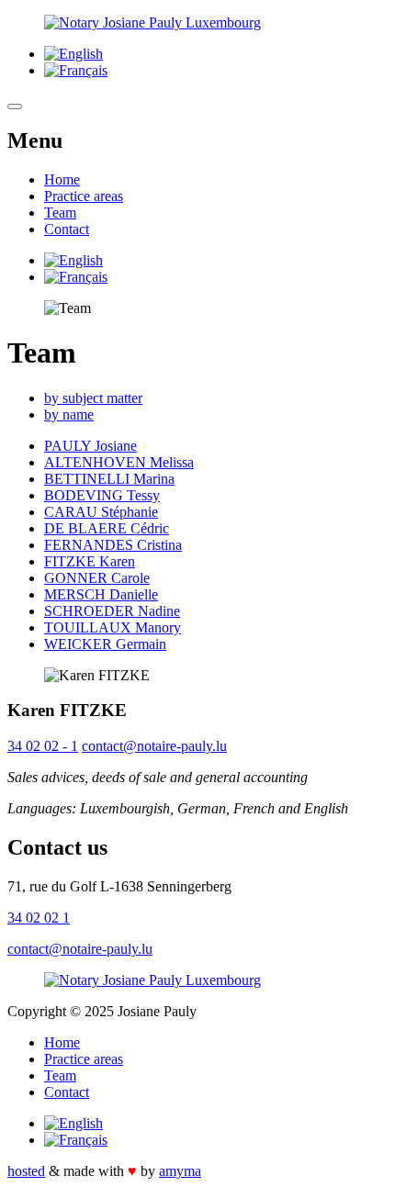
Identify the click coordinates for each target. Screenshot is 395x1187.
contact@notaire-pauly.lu (154, 746)
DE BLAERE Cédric (106, 528)
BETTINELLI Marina (109, 479)
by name (69, 414)
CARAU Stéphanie (101, 512)
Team (60, 212)
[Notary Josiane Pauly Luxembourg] (197, 23)
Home (62, 179)
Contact (66, 229)
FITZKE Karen (89, 561)
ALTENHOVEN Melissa (119, 462)
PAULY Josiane (90, 446)
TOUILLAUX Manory (112, 627)
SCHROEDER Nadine (112, 611)
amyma (180, 1171)
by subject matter (93, 398)
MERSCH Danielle (101, 594)
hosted (26, 1171)
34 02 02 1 (38, 917)
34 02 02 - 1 (42, 746)
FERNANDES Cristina (113, 545)
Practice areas (83, 196)
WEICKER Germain (105, 644)
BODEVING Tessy (102, 495)
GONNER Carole (97, 578)
